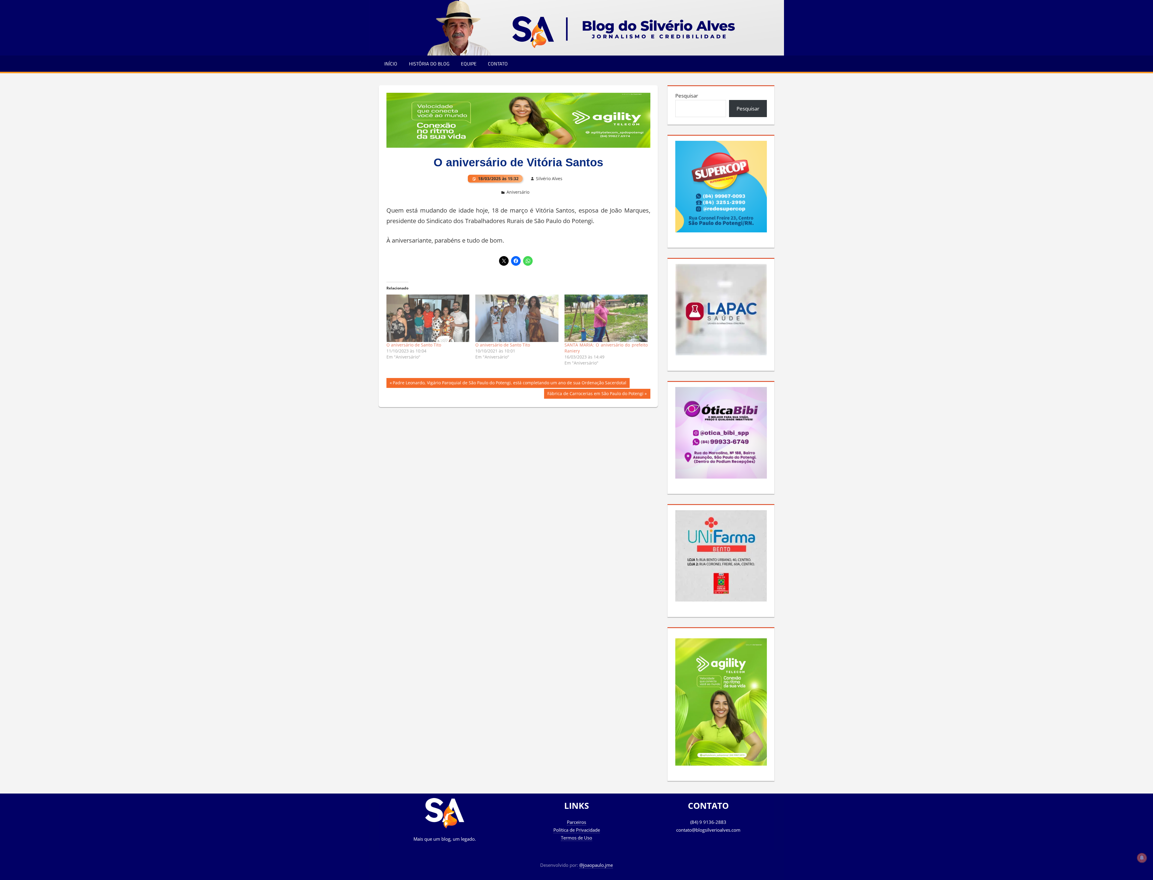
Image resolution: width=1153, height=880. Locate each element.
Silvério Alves (549, 178)
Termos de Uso (576, 838)
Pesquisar (686, 95)
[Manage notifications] (1142, 858)
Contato (498, 63)
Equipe (469, 63)
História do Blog (429, 63)
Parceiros (576, 822)
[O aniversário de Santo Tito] (428, 318)
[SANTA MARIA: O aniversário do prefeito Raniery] (606, 318)
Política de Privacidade (576, 830)
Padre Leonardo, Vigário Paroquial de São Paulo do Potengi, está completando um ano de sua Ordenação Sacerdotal (509, 384)
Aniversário (518, 192)
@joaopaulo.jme (596, 865)
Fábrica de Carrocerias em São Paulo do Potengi (595, 394)
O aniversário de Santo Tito (413, 345)
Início (390, 63)
